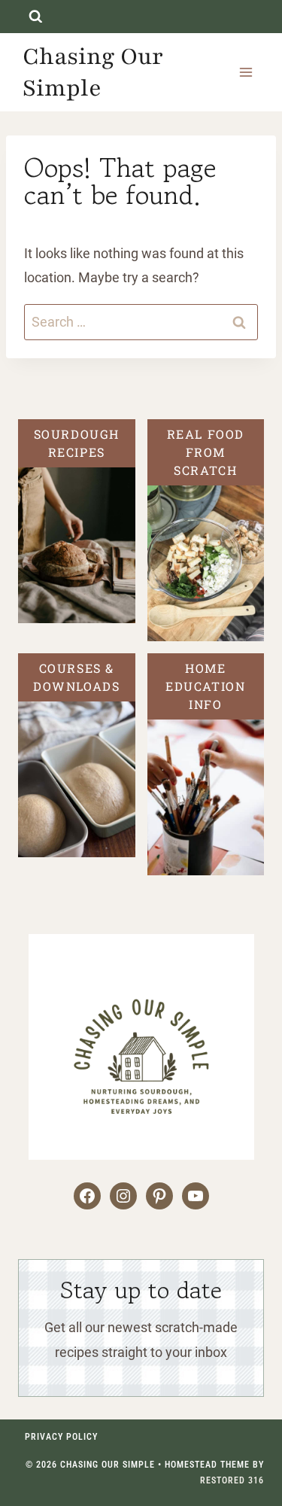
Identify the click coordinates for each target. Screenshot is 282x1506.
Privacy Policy (61, 1436)
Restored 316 (232, 1480)
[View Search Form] (35, 16)
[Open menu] (245, 72)
